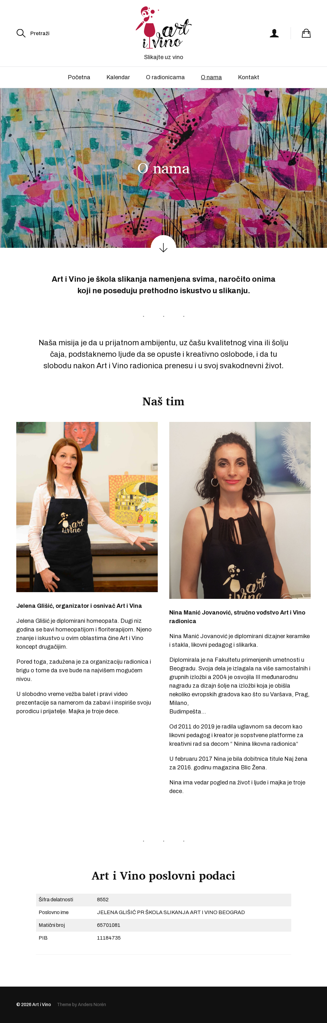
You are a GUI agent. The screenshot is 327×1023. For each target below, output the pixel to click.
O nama (211, 77)
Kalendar (118, 77)
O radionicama (165, 77)
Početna (79, 77)
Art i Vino (41, 1004)
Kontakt (248, 77)
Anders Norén (92, 1004)
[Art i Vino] (163, 27)
